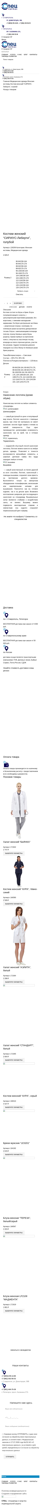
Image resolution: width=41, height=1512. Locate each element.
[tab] (13, 307)
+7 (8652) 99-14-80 (12, 23)
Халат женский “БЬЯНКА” (16, 842)
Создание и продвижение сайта (14, 1494)
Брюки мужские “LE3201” (16, 1143)
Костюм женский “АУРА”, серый (20, 1096)
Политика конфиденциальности (14, 1491)
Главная (6, 81)
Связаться (20, 525)
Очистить (19, 294)
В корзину (18, 303)
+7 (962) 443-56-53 (25, 23)
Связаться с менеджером (20, 1350)
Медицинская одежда (18, 81)
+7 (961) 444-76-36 (12, 34)
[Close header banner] (2, 1507)
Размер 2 (7, 278)
